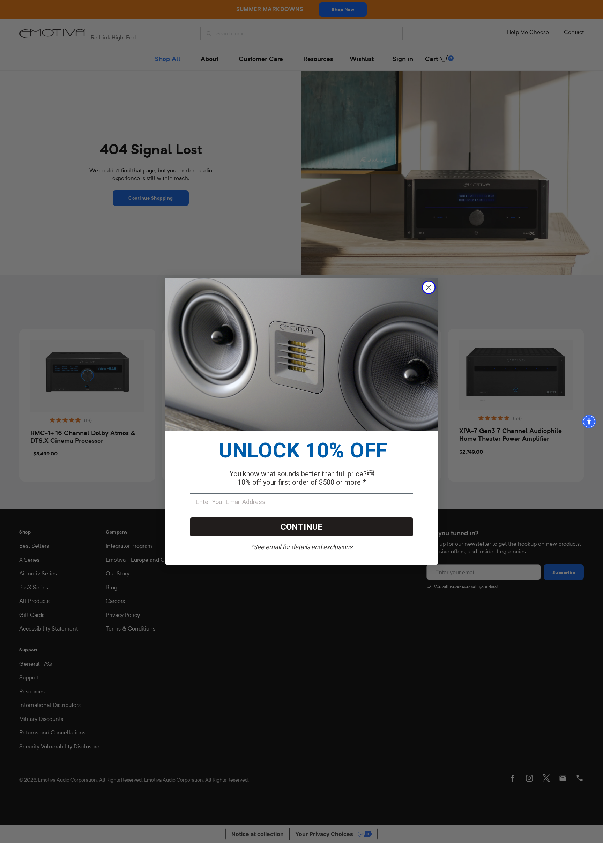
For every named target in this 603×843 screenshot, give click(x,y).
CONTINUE (301, 527)
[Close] (429, 287)
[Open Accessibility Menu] (589, 421)
